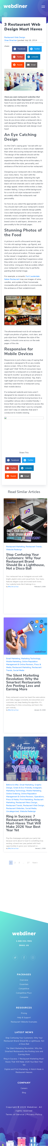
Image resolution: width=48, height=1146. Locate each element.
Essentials (24, 984)
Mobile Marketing (13, 661)
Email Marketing (13, 658)
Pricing (24, 1013)
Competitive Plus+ (24, 993)
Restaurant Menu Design (26, 802)
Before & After (12, 784)
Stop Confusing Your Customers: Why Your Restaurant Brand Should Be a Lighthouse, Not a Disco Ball (25, 561)
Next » (35, 862)
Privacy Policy (34, 1114)
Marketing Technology (30, 658)
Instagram (37, 787)
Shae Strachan (10, 40)
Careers (24, 1088)
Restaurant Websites (15, 808)
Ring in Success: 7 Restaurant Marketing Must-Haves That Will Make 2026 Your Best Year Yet (23, 823)
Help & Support (24, 1017)
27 (28, 862)
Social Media (18, 670)
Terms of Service (15, 1114)
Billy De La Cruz (13, 587)
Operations (39, 796)
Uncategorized (12, 811)
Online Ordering (13, 793)
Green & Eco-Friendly (22, 787)
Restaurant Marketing (15, 546)
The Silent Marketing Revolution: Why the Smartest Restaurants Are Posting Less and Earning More (23, 682)
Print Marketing (26, 799)
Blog (24, 1092)
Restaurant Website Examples (24, 1022)
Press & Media (12, 799)
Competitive (24, 988)
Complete (24, 997)
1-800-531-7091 (24, 941)
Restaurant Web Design (14, 37)
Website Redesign (14, 549)
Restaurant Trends (34, 546)
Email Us (24, 945)
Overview (24, 980)
